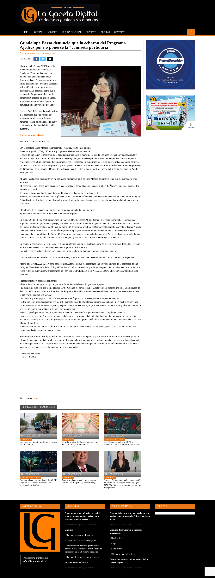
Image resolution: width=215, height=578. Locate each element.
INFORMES (52, 32)
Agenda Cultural (115, 439)
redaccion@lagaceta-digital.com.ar (79, 568)
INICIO (25, 32)
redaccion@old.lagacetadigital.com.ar (80, 525)
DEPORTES (91, 32)
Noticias (37, 32)
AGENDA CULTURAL (71, 32)
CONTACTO (119, 32)
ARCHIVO (105, 32)
